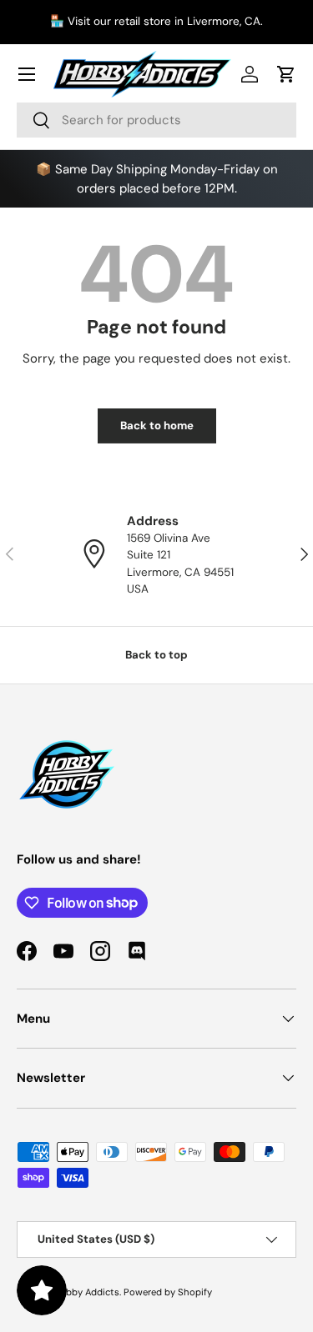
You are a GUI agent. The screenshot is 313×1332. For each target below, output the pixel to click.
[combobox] (156, 120)
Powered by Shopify (168, 1292)
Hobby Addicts (86, 1292)
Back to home (157, 425)
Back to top (156, 655)
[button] (286, 74)
